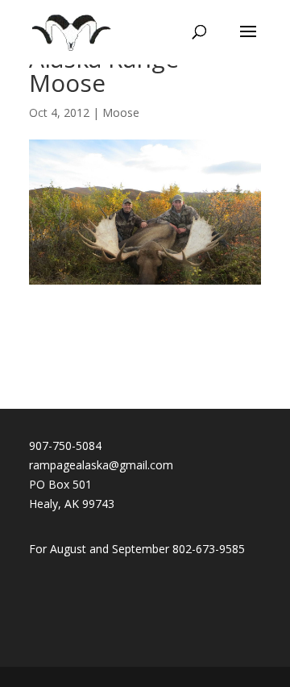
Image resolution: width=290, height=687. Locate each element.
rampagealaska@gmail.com (101, 465)
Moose (120, 112)
